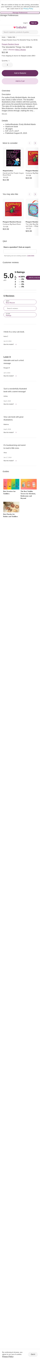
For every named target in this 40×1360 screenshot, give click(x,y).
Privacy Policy (28, 8)
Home (3, 37)
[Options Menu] (26, 344)
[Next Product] (35, 143)
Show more (4, 113)
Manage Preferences (20, 13)
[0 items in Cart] (37, 27)
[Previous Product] (29, 143)
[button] (20, 277)
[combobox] (20, 302)
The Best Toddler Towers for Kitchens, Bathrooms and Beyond (28, 494)
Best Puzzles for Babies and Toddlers (10, 515)
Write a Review (20, 50)
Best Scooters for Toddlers (9, 492)
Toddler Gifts (11, 37)
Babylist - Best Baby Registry (20, 27)
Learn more (30, 255)
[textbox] (20, 251)
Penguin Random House (10, 44)
